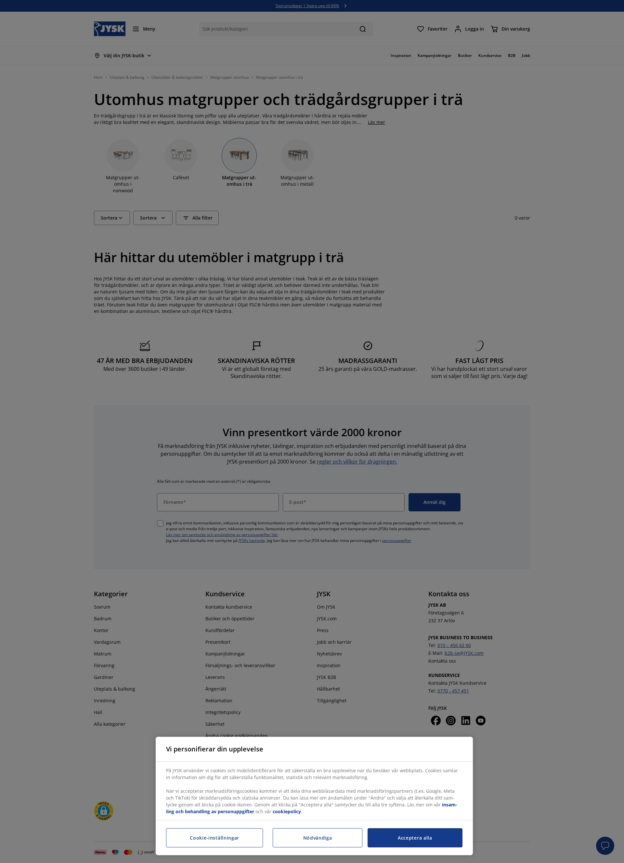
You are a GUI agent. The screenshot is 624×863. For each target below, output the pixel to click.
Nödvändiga (317, 838)
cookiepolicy (287, 811)
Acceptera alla (415, 838)
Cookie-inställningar (214, 838)
